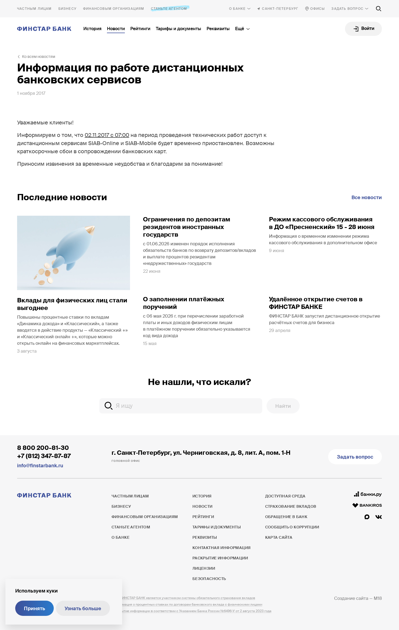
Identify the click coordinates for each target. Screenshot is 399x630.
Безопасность (209, 578)
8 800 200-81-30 (43, 448)
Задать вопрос (347, 9)
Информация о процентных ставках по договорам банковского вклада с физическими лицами (187, 604)
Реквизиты (218, 29)
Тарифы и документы (178, 29)
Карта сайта (279, 537)
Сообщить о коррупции (292, 527)
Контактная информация (221, 547)
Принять (34, 608)
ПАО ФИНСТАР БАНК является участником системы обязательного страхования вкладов (183, 598)
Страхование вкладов (290, 506)
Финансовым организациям (113, 9)
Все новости (367, 197)
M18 (378, 598)
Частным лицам (34, 9)
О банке (237, 9)
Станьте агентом (169, 9)
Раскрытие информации (220, 558)
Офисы (317, 9)
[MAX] (367, 517)
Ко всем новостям (38, 56)
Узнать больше (83, 608)
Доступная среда (285, 496)
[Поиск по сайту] (378, 8)
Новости (116, 29)
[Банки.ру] (368, 494)
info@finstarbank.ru (40, 465)
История (92, 29)
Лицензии (203, 568)
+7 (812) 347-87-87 (44, 456)
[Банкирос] (367, 505)
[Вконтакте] (378, 517)
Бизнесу (67, 9)
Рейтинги (140, 29)
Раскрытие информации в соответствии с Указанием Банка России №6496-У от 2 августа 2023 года (191, 611)
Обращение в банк (286, 516)
